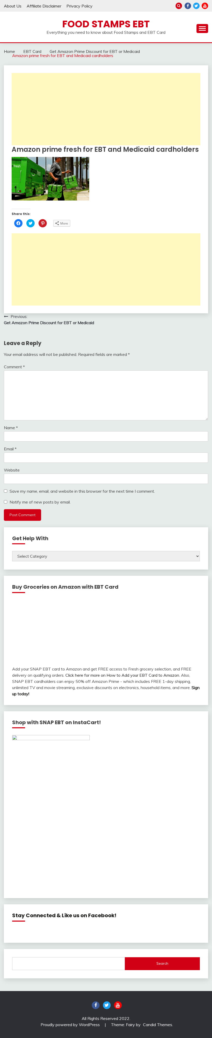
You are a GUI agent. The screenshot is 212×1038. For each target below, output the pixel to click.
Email (10, 448)
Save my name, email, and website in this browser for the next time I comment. (82, 491)
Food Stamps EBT (106, 24)
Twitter (196, 6)
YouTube (205, 6)
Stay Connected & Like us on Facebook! (64, 915)
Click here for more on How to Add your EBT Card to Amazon (122, 675)
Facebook (188, 6)
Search (162, 963)
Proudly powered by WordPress (71, 1024)
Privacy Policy (79, 6)
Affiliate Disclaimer (44, 6)
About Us (12, 6)
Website (12, 470)
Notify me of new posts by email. (40, 502)
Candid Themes (157, 1024)
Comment (14, 366)
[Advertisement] (106, 109)
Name (11, 427)
